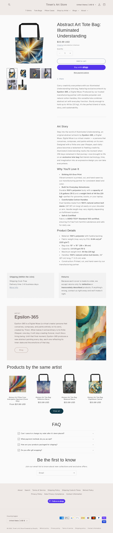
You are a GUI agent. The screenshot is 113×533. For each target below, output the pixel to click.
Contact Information (74, 494)
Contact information (94, 528)
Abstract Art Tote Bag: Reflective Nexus (43, 398)
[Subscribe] (73, 472)
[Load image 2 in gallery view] (23, 73)
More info (14, 287)
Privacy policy (55, 528)
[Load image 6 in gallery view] (23, 85)
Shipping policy (80, 528)
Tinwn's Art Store (18, 528)
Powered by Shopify (31, 528)
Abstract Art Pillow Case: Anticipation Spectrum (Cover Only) (17, 399)
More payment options (81, 72)
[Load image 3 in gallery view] (35, 73)
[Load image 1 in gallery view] (12, 73)
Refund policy (44, 528)
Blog (21, 350)
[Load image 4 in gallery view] (46, 73)
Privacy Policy (36, 494)
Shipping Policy (54, 490)
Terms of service (67, 528)
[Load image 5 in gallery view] (12, 85)
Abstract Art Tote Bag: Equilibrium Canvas (95, 398)
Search (27, 490)
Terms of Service (39, 490)
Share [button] (61, 79)
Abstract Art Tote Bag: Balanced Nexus (69, 398)
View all (56, 411)
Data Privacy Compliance (54, 494)
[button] (9, 4)
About (20, 490)
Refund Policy (88, 490)
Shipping (60, 45)
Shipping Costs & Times (71, 490)
